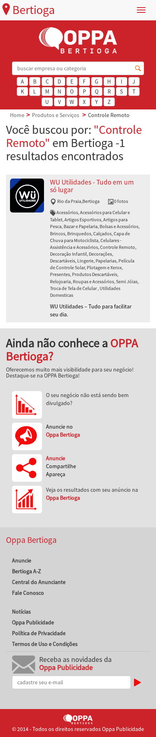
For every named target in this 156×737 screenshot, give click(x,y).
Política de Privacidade (39, 633)
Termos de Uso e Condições (45, 644)
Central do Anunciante (39, 582)
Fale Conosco (28, 592)
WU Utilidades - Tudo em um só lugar (92, 186)
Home (17, 115)
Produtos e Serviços (55, 115)
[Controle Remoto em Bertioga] (27, 194)
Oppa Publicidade (33, 622)
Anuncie (21, 560)
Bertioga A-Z (26, 571)
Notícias (21, 611)
